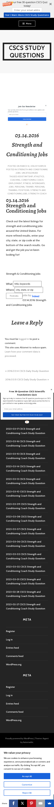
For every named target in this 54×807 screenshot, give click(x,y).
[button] (27, 393)
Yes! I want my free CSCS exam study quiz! (27, 414)
